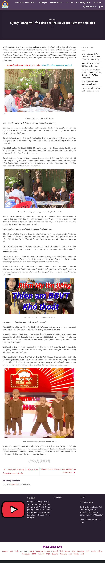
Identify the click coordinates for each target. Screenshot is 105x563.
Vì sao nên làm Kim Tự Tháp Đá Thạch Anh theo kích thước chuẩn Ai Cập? (91, 56)
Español (55, 554)
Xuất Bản (69, 3)
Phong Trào (30, 3)
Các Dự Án (97, 3)
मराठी (87, 551)
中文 (16, 551)
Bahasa (5, 551)
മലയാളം (80, 551)
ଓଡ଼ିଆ (100, 551)
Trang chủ (19, 3)
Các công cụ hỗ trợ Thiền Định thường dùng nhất (91, 89)
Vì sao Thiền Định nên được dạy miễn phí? (90, 83)
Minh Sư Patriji (56, 3)
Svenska (63, 554)
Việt (82, 554)
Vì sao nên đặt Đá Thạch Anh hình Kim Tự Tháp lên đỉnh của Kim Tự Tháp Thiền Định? (91, 74)
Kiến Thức (52, 19)
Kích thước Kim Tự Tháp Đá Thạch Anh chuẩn (91, 64)
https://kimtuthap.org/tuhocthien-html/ (57, 65)
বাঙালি (11, 551)
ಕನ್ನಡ (73, 551)
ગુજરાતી (55, 551)
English (31, 551)
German (48, 551)
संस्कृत (48, 554)
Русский (41, 554)
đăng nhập (14, 484)
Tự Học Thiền (88, 7)
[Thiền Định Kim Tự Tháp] (5, 4)
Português (26, 554)
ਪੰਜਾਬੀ (34, 554)
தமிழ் (70, 554)
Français (39, 551)
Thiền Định (42, 3)
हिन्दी (61, 551)
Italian (67, 551)
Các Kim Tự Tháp (83, 3)
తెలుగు (76, 554)
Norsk (93, 551)
